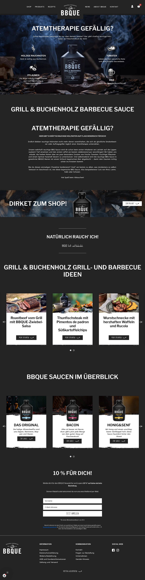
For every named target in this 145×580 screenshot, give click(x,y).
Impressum (43, 550)
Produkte (39, 7)
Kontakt (114, 7)
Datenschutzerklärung (48, 553)
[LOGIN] (132, 6)
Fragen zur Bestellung (85, 553)
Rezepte (52, 7)
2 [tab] (74, 350)
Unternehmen (81, 556)
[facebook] (113, 550)
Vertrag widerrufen (70, 571)
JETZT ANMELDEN (72, 514)
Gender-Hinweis (82, 559)
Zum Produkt (129, 203)
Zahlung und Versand (48, 562)
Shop (29, 7)
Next (140, 322)
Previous (4, 322)
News (87, 7)
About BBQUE (100, 7)
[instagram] (117, 550)
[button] (4, 575)
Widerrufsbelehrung (47, 556)
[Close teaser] (7, 572)
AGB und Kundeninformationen (52, 559)
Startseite (70, 7)
